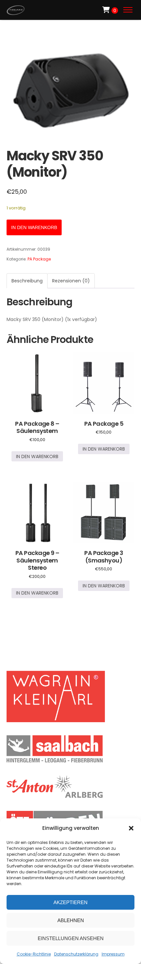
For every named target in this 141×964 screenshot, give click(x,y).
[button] (131, 828)
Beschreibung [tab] (27, 280)
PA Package (39, 259)
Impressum (113, 954)
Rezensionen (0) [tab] (71, 280)
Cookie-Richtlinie (34, 954)
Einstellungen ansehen (71, 938)
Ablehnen (70, 920)
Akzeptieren (70, 902)
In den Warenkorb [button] (37, 456)
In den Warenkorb (34, 227)
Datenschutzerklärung (76, 954)
